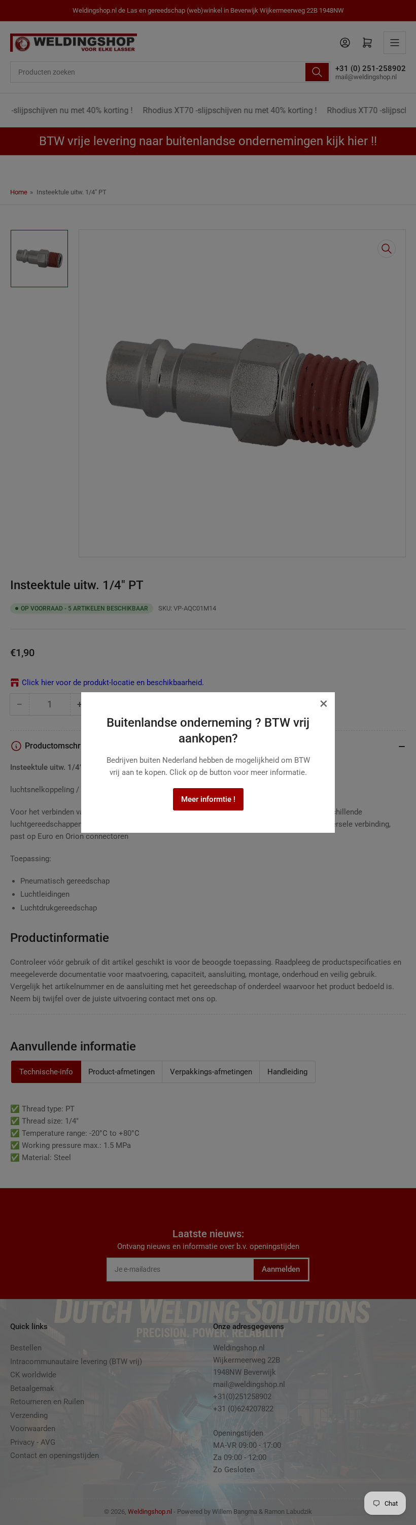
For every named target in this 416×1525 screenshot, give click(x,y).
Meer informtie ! (208, 799)
